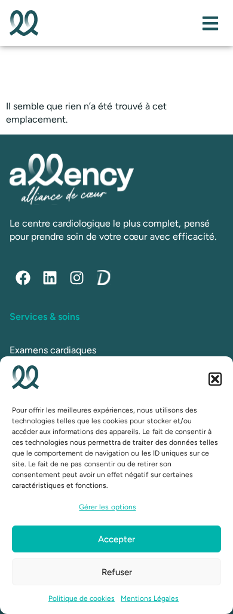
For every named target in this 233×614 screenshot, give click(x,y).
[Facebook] (23, 277)
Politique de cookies (81, 598)
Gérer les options (107, 507)
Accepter (116, 539)
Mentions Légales (150, 598)
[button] (215, 379)
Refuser (117, 572)
